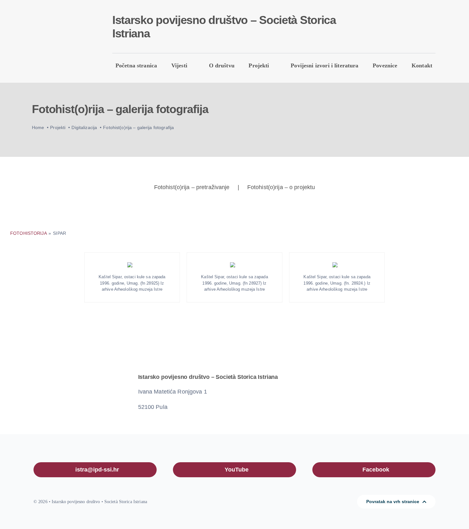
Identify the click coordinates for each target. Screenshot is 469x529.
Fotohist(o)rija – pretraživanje (192, 187)
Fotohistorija (29, 233)
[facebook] (383, 28)
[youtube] (393, 28)
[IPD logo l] (61, 30)
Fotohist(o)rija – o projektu (281, 187)
